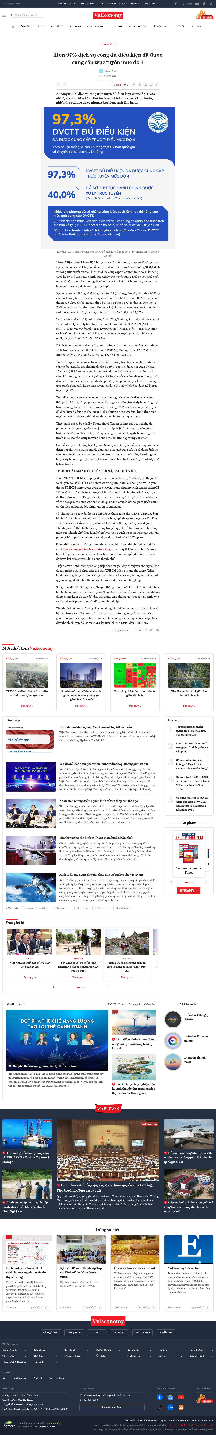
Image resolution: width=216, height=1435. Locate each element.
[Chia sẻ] (157, 84)
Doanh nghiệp (137, 27)
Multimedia (16, 1004)
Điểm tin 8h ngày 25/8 (195, 1060)
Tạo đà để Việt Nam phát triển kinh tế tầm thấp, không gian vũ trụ (103, 764)
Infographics (135, 1004)
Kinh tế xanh (95, 27)
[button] (78, 987)
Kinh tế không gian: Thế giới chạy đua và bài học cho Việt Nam (101, 874)
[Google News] (211, 3)
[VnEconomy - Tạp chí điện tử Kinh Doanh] (108, 1321)
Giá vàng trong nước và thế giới (135, 1268)
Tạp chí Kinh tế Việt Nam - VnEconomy (193, 1425)
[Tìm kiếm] (13, 15)
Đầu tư (40, 27)
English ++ (151, 4)
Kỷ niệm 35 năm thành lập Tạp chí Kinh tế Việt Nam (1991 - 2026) (81, 1273)
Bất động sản (160, 27)
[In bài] (58, 84)
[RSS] (181, 1407)
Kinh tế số (75, 27)
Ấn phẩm (188, 823)
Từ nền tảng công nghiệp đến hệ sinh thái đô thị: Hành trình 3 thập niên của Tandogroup (133, 1089)
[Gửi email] (145, 84)
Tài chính (56, 27)
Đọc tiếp (13, 720)
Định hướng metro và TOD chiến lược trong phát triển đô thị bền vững (26, 1273)
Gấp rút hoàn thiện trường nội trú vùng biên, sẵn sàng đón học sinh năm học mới (188, 1207)
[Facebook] (175, 3)
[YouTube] (197, 3)
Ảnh (4, 1378)
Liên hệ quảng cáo (112, 1407)
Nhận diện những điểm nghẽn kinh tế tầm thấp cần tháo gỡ (98, 801)
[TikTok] (204, 3)
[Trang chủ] (13, 27)
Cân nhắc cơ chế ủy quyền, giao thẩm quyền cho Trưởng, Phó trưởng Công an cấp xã (105, 1188)
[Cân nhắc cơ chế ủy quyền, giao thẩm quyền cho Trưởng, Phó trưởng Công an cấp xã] (108, 1150)
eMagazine (150, 1004)
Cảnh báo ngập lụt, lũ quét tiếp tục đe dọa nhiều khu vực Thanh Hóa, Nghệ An (25, 1207)
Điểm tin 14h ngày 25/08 (196, 1017)
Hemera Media (53, 1423)
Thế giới (179, 27)
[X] (182, 3)
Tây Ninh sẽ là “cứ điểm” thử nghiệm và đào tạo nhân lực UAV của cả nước (78, 967)
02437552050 (91, 1400)
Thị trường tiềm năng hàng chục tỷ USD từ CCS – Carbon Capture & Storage (25, 1158)
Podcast (122, 1004)
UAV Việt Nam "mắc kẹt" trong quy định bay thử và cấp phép (192, 747)
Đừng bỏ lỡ (15, 923)
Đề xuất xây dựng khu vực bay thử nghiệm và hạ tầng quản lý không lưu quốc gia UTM (188, 1158)
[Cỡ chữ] (64, 84)
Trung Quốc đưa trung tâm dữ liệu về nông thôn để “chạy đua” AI (127, 967)
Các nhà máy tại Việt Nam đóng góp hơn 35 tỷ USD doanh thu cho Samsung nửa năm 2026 (192, 803)
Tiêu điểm (24, 27)
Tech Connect (130, 4)
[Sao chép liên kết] (151, 84)
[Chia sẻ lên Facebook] (134, 84)
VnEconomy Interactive (184, 1268)
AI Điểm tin (188, 1004)
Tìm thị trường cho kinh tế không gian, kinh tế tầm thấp (96, 837)
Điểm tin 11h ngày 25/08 (196, 1038)
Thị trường (116, 27)
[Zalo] (189, 3)
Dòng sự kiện (108, 1230)
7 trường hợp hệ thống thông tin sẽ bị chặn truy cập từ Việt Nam (191, 731)
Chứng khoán (66, 4)
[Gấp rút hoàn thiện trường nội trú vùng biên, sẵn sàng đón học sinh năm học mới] (189, 1184)
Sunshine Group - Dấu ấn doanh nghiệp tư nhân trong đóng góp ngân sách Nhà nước (81, 695)
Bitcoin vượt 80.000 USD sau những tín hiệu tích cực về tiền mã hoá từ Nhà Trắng (193, 783)
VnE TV (113, 4)
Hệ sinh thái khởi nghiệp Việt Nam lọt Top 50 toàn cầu (95, 727)
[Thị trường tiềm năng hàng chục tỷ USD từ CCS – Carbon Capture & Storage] (27, 1134)
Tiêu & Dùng (88, 4)
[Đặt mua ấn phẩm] (205, 14)
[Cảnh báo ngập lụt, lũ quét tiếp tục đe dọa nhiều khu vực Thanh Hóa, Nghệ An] (27, 1184)
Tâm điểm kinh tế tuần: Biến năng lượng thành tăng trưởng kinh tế (133, 1044)
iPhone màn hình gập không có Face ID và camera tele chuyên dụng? (192, 764)
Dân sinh (195, 27)
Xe (101, 4)
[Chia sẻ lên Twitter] (139, 84)
